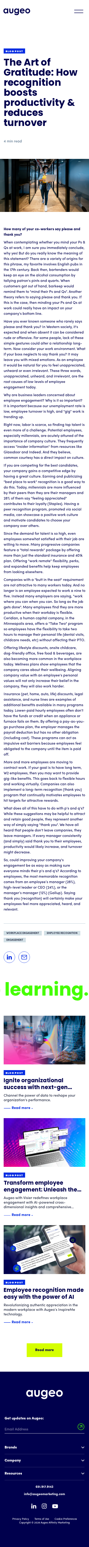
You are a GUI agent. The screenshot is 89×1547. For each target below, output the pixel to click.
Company (13, 1460)
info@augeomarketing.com (44, 1494)
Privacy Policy (20, 1519)
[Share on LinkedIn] (9, 957)
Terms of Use (41, 1519)
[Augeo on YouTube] (55, 1506)
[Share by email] (24, 957)
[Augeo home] (16, 11)
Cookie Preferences (66, 1519)
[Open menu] (79, 11)
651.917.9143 (44, 1487)
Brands (11, 1447)
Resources (13, 1473)
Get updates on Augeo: (24, 1418)
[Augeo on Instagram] (44, 1506)
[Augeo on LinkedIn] (33, 1506)
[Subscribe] (81, 1426)
